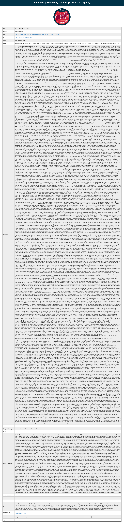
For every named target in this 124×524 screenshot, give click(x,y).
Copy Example (88, 517)
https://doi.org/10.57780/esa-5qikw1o (23, 37)
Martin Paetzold (18, 495)
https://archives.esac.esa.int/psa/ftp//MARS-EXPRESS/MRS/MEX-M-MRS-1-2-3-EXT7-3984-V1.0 (37, 34)
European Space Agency (20, 513)
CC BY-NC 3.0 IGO (53, 520)
